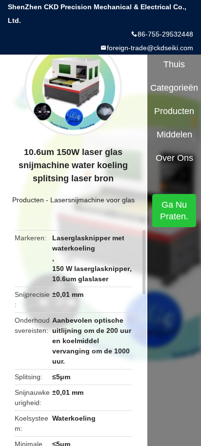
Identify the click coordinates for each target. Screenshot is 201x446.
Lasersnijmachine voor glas (92, 200)
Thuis (174, 64)
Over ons (174, 158)
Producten (28, 200)
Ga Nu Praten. (174, 210)
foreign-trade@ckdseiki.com (150, 48)
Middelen (174, 134)
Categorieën (174, 88)
